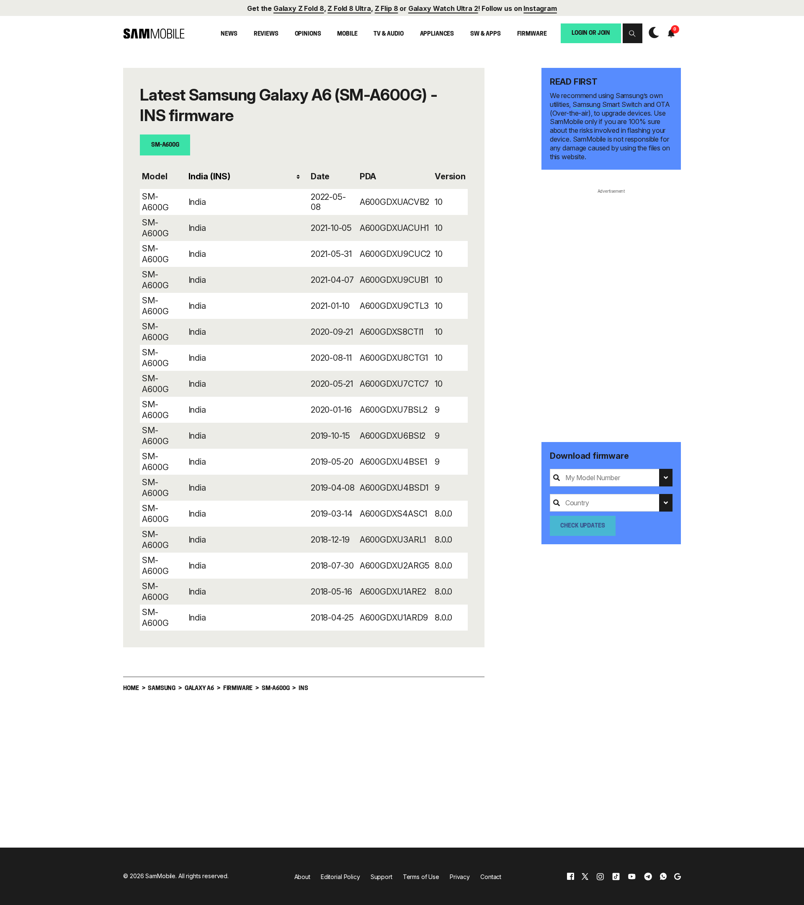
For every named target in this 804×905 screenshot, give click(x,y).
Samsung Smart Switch (607, 104)
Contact (490, 876)
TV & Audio (389, 34)
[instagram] (600, 876)
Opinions (308, 34)
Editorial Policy (340, 876)
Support (381, 876)
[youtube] (632, 876)
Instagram (540, 8)
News (229, 34)
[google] (677, 876)
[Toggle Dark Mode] (652, 33)
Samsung (161, 688)
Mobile (347, 34)
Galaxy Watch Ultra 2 (443, 8)
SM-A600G (165, 145)
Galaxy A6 (199, 688)
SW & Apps (485, 34)
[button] (632, 33)
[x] (585, 876)
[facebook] (570, 876)
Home (131, 688)
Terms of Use (421, 876)
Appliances (437, 34)
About (302, 876)
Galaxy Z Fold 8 (298, 8)
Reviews (266, 34)
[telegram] (648, 876)
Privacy (460, 876)
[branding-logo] (154, 33)
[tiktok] (616, 876)
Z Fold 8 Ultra (349, 8)
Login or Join (591, 33)
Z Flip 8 (386, 8)
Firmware (532, 34)
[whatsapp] (663, 876)
